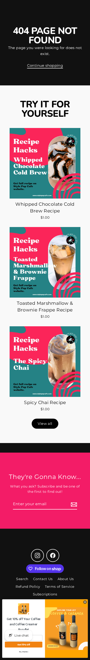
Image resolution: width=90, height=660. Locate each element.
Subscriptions (45, 594)
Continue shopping (45, 65)
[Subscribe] (73, 504)
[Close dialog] (85, 602)
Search (22, 579)
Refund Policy (28, 586)
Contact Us (43, 579)
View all (45, 423)
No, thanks (23, 651)
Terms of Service (59, 586)
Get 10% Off (23, 644)
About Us (66, 579)
